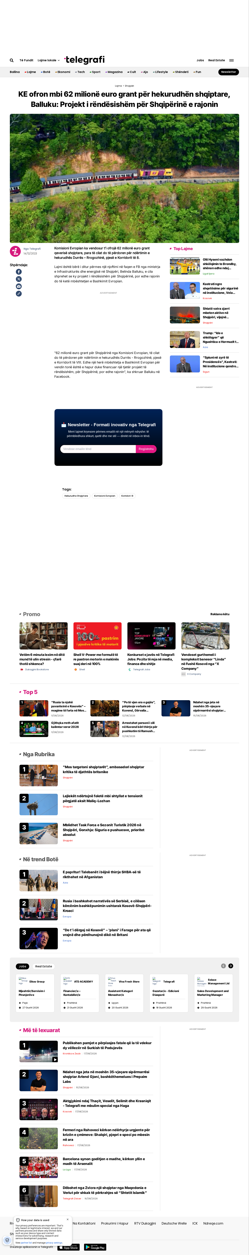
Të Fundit (26, 60)
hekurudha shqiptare (76, 495)
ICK (195, 1223)
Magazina (115, 72)
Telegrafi (35, 249)
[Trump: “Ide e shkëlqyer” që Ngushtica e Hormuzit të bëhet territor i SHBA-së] (185, 339)
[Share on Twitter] (19, 279)
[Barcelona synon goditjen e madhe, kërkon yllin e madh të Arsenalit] (39, 1167)
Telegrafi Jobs (141, 669)
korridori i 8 (127, 495)
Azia (205, 347)
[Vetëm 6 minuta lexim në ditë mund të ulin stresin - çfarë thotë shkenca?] (44, 636)
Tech (81, 72)
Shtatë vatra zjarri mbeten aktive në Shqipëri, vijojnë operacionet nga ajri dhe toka (221, 317)
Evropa (67, 916)
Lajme (31, 72)
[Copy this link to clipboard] (19, 294)
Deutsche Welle (174, 1223)
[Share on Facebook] (19, 272)
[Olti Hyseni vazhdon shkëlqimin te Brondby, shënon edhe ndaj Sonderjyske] (185, 266)
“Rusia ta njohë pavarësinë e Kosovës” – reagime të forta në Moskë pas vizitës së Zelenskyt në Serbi (69, 710)
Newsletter (228, 72)
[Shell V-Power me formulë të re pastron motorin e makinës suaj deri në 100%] (97, 636)
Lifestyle (161, 72)
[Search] (12, 60)
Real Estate (216, 60)
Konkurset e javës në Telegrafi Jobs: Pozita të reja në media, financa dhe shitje (150, 659)
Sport (96, 72)
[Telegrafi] (84, 60)
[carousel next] (230, 965)
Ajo (145, 72)
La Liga (67, 1169)
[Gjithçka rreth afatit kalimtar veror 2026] (34, 729)
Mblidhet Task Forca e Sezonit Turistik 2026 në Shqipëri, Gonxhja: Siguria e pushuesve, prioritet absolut (104, 830)
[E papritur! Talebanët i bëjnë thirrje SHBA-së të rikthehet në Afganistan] (39, 880)
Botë (46, 72)
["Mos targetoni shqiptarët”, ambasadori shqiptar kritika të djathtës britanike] (39, 775)
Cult (133, 72)
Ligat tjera (208, 273)
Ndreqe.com (213, 1223)
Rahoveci (68, 1145)
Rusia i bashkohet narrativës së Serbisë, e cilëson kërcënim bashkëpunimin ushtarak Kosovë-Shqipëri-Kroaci (107, 906)
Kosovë (207, 298)
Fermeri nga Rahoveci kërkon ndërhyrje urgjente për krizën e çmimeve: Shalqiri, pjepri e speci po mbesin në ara (106, 1135)
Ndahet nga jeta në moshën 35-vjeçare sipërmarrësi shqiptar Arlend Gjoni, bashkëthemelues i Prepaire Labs (106, 1077)
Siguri (206, 372)
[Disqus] (124, 560)
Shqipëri (208, 322)
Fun (198, 72)
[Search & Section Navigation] (231, 60)
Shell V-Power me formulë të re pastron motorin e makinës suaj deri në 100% (96, 659)
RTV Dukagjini (145, 1223)
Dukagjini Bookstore (37, 669)
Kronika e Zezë (72, 1053)
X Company (194, 674)
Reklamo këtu (220, 614)
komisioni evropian (104, 495)
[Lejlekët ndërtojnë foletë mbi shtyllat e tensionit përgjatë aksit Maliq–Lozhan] (39, 804)
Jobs (200, 60)
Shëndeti (181, 72)
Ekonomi (64, 72)
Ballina (15, 72)
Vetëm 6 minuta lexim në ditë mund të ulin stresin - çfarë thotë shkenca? (42, 659)
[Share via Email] (19, 286)
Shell (82, 669)
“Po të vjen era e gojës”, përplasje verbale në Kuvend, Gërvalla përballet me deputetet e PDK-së (139, 710)
